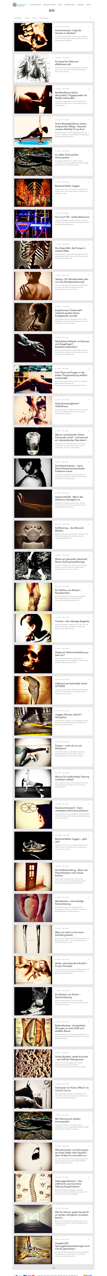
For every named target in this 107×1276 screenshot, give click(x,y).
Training (27, 18)
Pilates (34, 18)
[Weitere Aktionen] (89, 26)
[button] (49, 4)
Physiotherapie (44, 18)
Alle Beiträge (17, 18)
